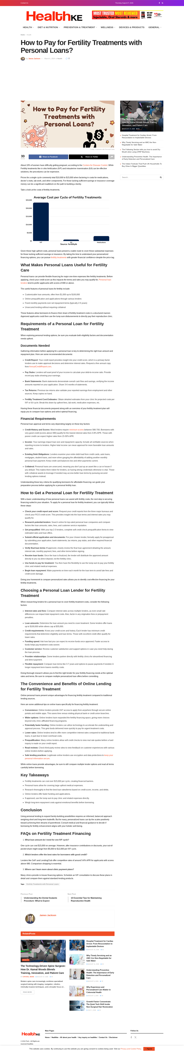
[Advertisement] (92, 79)
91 (103, 949)
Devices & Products (131, 27)
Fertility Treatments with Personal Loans (43, 884)
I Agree (149, 1049)
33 (102, 995)
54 (103, 964)
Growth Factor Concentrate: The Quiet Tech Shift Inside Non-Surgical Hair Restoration (99, 1004)
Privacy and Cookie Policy (131, 1049)
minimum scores (76, 430)
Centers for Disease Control (95, 165)
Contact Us (24, 3)
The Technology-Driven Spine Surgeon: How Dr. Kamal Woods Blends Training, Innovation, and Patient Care (43, 969)
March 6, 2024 (49, 59)
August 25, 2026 (93, 949)
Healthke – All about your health (64, 1037)
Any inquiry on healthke (87, 1037)
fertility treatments (58, 257)
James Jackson (34, 59)
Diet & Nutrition (48, 27)
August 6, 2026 (92, 981)
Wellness (107, 27)
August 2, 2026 (92, 995)
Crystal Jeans (28, 976)
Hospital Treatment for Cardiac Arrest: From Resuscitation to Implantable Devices (99, 943)
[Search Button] (160, 177)
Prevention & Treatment (79, 27)
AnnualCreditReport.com (40, 366)
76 (102, 981)
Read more (27, 992)
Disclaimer (113, 1037)
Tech (27, 1041)
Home (23, 35)
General (153, 27)
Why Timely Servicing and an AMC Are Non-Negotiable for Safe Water (99, 958)
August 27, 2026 (42, 976)
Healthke (30, 1044)
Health (27, 27)
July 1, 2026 (91, 1010)
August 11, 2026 (93, 964)
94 (52, 976)
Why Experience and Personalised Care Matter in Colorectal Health (98, 989)
